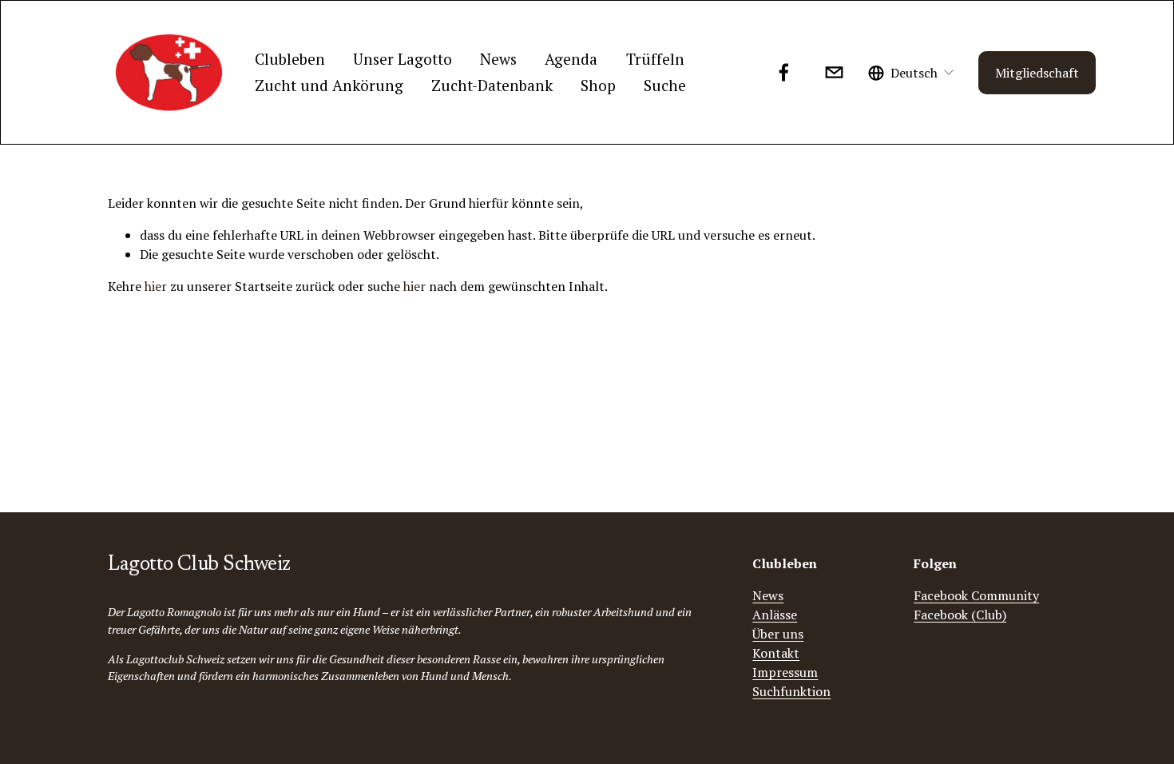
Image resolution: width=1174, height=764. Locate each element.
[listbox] (911, 72)
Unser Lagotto (402, 59)
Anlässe (774, 614)
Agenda (571, 59)
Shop (598, 85)
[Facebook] (784, 72)
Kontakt (775, 653)
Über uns (777, 634)
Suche (665, 85)
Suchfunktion (791, 691)
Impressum (785, 672)
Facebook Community (976, 595)
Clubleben (290, 59)
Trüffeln (655, 59)
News (498, 59)
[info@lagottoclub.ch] (834, 72)
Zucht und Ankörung (329, 85)
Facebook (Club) (960, 614)
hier (156, 286)
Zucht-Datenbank (492, 85)
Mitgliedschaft (1037, 73)
